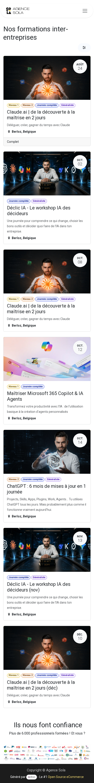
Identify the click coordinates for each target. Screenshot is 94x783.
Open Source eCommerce (66, 777)
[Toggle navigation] (85, 11)
